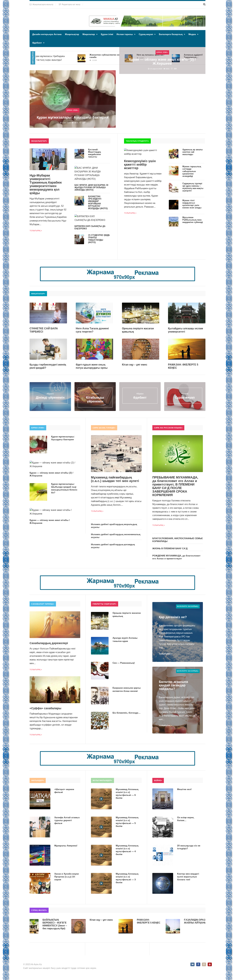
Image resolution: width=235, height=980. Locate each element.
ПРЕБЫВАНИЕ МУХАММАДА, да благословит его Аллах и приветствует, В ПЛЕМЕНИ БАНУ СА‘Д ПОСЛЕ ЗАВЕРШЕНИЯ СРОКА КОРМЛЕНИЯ (175, 486)
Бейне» (158, 780)
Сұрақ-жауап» (39, 910)
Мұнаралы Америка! (65, 845)
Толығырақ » (36, 231)
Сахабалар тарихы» (42, 604)
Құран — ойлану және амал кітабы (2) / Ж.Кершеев (162, 61)
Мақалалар (90, 34)
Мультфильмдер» (102, 780)
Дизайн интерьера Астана (47, 34)
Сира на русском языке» (168, 428)
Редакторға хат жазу (70, 4)
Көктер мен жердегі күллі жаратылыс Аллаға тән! (188, 876)
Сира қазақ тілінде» (104, 428)
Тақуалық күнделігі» (137, 141)
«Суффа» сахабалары (45, 708)
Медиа (193, 34)
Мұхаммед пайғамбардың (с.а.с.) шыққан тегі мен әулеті (115, 479)
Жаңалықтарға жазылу (42, 4)
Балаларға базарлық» (188, 606)
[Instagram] (204, 964)
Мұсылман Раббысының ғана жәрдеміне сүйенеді (192, 219)
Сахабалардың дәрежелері (49, 643)
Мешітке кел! (184, 789)
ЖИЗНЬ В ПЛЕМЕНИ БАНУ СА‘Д (170, 548)
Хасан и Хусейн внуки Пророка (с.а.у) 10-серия (66, 876)
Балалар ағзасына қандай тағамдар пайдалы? (173, 685)
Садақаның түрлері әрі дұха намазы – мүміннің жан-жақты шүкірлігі (192, 187)
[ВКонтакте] (192, 964)
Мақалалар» (38, 294)
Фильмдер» (37, 780)
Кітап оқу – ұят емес (134, 364)
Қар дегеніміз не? (173, 617)
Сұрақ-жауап (147, 34)
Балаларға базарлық (172, 34)
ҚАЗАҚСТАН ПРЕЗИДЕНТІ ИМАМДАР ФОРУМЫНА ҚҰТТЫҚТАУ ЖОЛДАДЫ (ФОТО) (98, 202)
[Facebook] (198, 964)
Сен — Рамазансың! (124, 663)
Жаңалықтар (72, 34)
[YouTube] (210, 964)
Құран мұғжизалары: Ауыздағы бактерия (72, 117)
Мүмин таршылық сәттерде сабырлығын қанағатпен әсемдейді (191, 171)
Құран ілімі (107, 34)
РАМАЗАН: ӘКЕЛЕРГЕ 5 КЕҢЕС (120, 921)
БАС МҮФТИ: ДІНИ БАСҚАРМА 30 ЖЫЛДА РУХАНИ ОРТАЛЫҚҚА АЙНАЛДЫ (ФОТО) (91, 187)
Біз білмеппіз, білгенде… (127, 712)
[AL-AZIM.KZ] (51, 16)
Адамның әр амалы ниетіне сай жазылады (192, 152)
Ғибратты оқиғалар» (104, 604)
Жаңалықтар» (39, 141)
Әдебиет (38, 42)
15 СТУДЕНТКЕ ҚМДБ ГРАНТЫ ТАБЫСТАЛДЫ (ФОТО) (99, 239)
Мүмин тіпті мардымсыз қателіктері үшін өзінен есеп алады (191, 204)
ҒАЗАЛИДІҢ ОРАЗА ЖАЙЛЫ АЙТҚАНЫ (166, 921)
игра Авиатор (131, 173)
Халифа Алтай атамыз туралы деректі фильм (67, 820)
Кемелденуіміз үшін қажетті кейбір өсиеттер (140, 164)
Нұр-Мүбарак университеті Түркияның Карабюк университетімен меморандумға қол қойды (46, 184)
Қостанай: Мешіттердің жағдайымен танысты (94, 153)
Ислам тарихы (126, 34)
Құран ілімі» (72, 110)
